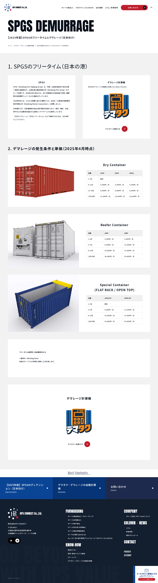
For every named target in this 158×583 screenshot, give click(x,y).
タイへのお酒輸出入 (75, 520)
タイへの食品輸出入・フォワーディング (80, 516)
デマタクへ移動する (112, 129)
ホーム (10, 46)
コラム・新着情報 (111, 7)
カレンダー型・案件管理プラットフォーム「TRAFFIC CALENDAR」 (90, 538)
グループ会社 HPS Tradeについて (138, 516)
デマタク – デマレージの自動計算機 (24, 46)
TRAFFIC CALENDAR (85, 7)
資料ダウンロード (132, 535)
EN (151, 7)
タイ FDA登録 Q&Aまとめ (77, 534)
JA (17, 540)
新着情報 (129, 531)
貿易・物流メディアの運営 (76, 553)
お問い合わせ (133, 7)
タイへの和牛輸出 (74, 523)
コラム (128, 528)
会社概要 (99, 7)
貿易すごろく (72, 550)
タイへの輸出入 (67, 7)
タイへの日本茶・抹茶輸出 (77, 527)
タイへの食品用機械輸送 (76, 531)
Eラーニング (72, 557)
